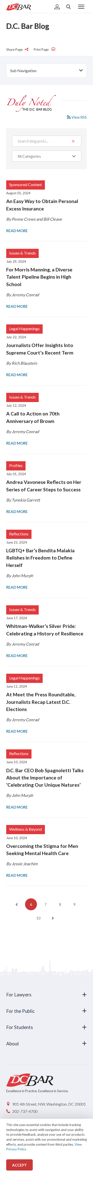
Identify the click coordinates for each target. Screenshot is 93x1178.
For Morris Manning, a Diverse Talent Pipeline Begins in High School (39, 277)
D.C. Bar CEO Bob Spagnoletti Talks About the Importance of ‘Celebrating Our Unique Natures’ (45, 778)
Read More (17, 230)
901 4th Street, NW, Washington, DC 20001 (49, 1104)
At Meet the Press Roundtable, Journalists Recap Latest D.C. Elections (40, 702)
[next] (53, 918)
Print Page (41, 49)
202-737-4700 (24, 1111)
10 (38, 918)
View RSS (79, 117)
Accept (19, 1165)
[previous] (17, 904)
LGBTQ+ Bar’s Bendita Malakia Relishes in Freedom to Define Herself (40, 558)
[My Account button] (57, 7)
